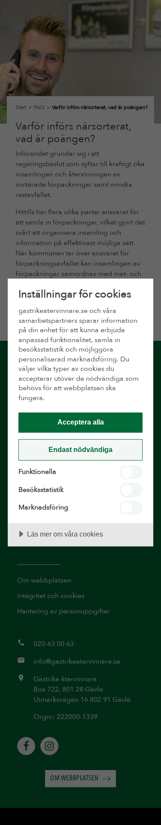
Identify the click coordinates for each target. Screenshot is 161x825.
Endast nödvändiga (80, 449)
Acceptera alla (81, 422)
